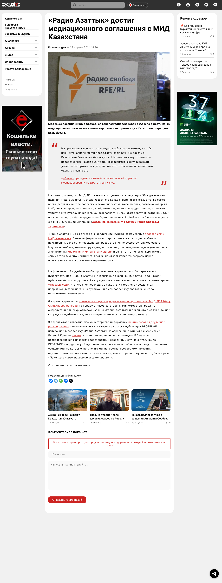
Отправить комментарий (67, 499)
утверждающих (58, 284)
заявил (76, 335)
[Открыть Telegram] (214, 573)
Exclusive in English (17, 33)
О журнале (11, 89)
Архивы (10, 47)
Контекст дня (13, 18)
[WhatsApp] (61, 381)
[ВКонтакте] (51, 381)
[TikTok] (215, 5)
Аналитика (12, 40)
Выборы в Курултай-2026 (15, 26)
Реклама (10, 79)
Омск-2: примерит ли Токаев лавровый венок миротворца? (195, 65)
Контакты (10, 84)
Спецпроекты (14, 61)
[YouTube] (206, 5)
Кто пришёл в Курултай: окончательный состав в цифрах (196, 29)
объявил (68, 178)
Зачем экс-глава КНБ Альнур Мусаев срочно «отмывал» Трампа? (195, 47)
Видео (9, 54)
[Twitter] (71, 381)
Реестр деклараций (18, 68)
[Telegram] (197, 5)
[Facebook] (179, 5)
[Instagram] (188, 5)
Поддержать (139, 5)
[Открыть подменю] (36, 40)
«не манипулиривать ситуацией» (90, 251)
